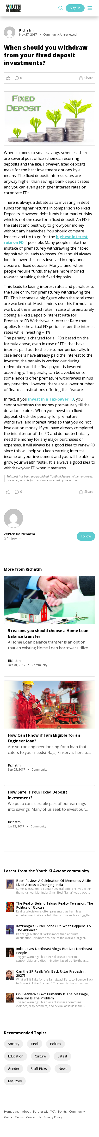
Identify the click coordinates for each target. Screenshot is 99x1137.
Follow (86, 536)
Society (13, 1043)
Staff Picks (39, 1068)
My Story (15, 1081)
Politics (55, 1043)
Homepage (12, 1112)
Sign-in (75, 8)
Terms (19, 1117)
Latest (62, 1056)
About (26, 1112)
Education (15, 1056)
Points (62, 1112)
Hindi (34, 1043)
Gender (13, 1068)
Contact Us (34, 1117)
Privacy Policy (53, 1117)
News (62, 1068)
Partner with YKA (44, 1112)
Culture (40, 1056)
